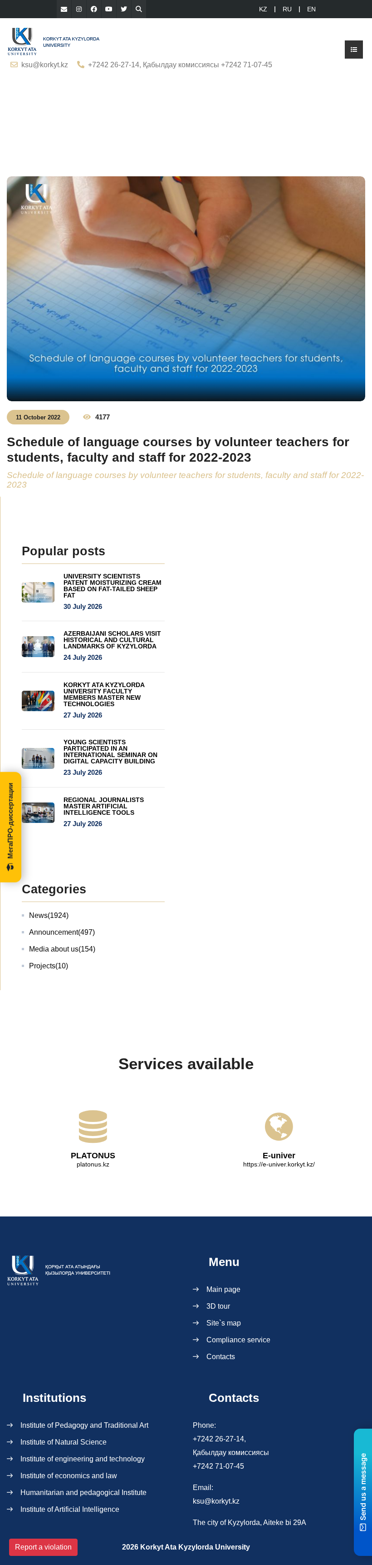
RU (287, 9)
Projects (48, 966)
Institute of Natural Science (63, 1442)
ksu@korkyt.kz (44, 65)
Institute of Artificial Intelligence (69, 1509)
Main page (223, 1289)
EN (311, 9)
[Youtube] (109, 9)
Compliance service (238, 1340)
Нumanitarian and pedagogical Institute (83, 1492)
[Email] (64, 9)
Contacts (220, 1357)
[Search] (139, 9)
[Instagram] (79, 9)
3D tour (218, 1306)
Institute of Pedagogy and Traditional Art (84, 1425)
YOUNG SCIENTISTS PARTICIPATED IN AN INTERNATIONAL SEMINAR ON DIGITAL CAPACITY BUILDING (110, 751)
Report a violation (43, 1547)
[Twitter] (124, 9)
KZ (263, 9)
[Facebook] (94, 9)
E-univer (279, 1155)
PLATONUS (93, 1155)
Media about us (62, 949)
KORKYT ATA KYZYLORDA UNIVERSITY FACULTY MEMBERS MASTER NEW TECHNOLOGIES (104, 694)
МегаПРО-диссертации (10, 821)
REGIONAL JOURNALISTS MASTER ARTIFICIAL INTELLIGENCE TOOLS (104, 806)
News (49, 915)
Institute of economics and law (68, 1476)
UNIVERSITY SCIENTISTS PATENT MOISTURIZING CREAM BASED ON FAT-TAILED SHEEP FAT (113, 586)
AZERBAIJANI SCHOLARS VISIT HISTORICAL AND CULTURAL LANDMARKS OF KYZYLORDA (112, 640)
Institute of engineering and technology (82, 1459)
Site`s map (223, 1323)
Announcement (62, 932)
